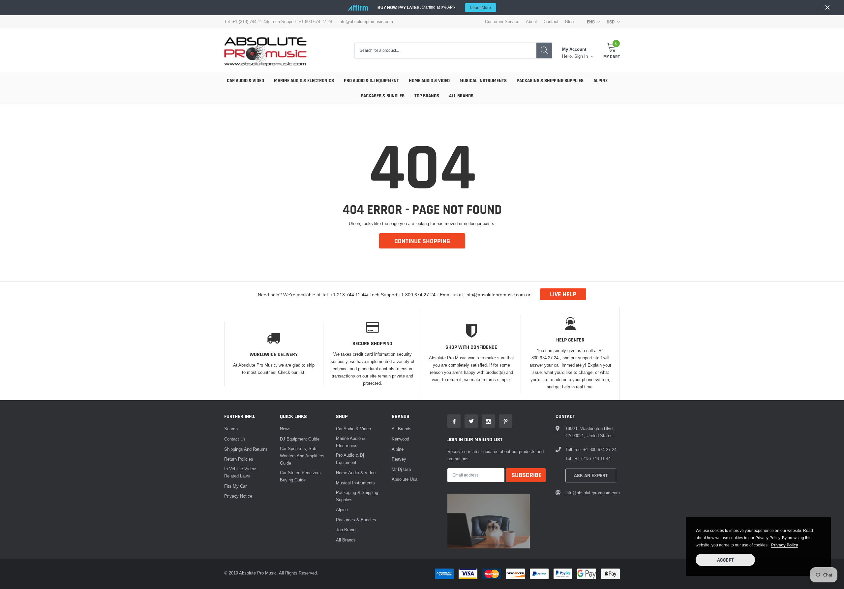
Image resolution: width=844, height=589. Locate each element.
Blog (569, 21)
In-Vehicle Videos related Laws (240, 472)
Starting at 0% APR (434, 7)
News (285, 428)
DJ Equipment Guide (299, 439)
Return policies (238, 459)
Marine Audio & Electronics (304, 81)
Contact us (235, 439)
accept (725, 560)
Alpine (600, 81)
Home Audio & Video (429, 81)
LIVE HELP (563, 294)
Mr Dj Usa (401, 469)
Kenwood (400, 439)
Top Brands (426, 96)
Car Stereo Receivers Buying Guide (300, 476)
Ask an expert (591, 475)
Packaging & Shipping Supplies (550, 81)
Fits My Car (235, 486)
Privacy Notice (238, 496)
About (531, 21)
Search (231, 428)
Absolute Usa (404, 479)
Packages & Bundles (383, 96)
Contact (551, 21)
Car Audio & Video (245, 81)
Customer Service (502, 21)
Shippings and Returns (246, 449)
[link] (454, 421)
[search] (544, 51)
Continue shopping (422, 241)
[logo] (265, 50)
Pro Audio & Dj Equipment (371, 81)
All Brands (461, 96)
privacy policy (784, 544)
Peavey (399, 459)
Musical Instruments (483, 81)
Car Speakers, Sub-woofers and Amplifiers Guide (302, 456)
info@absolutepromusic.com (366, 21)
